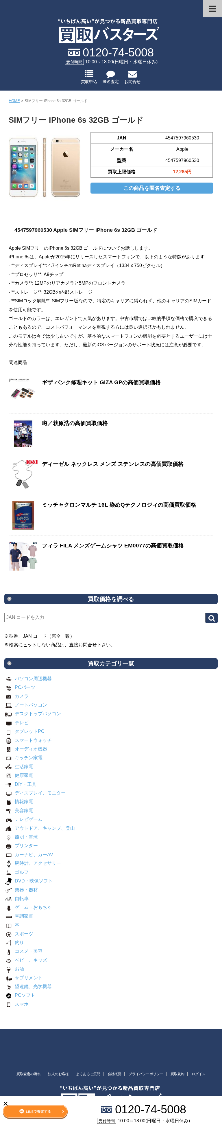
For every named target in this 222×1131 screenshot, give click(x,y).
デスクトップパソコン (38, 713)
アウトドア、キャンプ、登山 (45, 828)
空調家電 (24, 916)
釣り (19, 942)
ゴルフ (22, 872)
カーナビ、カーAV (34, 854)
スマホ (22, 1004)
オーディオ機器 (31, 748)
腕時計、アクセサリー (38, 863)
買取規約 (177, 1074)
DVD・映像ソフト (34, 880)
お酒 (19, 968)
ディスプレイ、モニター (40, 792)
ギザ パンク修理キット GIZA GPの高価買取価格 (101, 382)
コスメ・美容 (28, 951)
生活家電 (24, 766)
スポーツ (24, 933)
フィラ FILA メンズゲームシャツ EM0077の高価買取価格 (113, 545)
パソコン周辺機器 (33, 678)
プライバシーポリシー (146, 1074)
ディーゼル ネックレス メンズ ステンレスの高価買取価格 (113, 464)
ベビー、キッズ (31, 960)
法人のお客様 (58, 1074)
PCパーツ (25, 687)
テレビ (22, 722)
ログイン (199, 1074)
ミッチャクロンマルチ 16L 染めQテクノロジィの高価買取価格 (119, 505)
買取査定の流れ (28, 1074)
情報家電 (24, 801)
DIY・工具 (25, 784)
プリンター (26, 845)
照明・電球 (26, 836)
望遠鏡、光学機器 (33, 986)
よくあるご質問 (88, 1074)
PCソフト (25, 995)
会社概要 (114, 1074)
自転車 (22, 898)
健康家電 (24, 775)
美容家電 (24, 810)
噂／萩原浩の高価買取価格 (75, 423)
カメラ (22, 696)
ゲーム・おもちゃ (33, 907)
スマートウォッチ (33, 740)
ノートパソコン (31, 704)
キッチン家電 (28, 757)
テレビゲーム (28, 819)
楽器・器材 (26, 889)
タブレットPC (30, 731)
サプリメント (28, 977)
